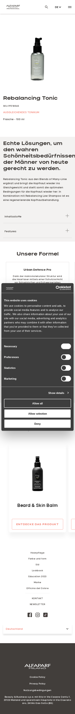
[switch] (66, 357)
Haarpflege (37, 552)
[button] (37, 215)
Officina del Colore (37, 588)
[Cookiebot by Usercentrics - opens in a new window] (55, 288)
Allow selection (37, 413)
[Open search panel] (44, 7)
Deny (37, 423)
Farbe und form (37, 558)
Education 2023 (37, 576)
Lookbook (37, 570)
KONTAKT (37, 598)
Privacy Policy (37, 683)
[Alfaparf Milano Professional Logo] (13, 7)
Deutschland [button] (14, 628)
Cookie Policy (37, 677)
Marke (37, 582)
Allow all (37, 403)
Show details (56, 392)
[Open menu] (70, 7)
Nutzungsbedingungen (37, 690)
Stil (37, 564)
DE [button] (56, 7)
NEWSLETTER (37, 604)
